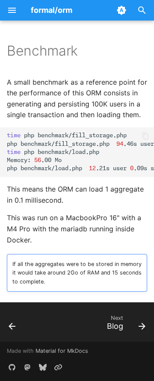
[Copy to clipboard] (145, 136)
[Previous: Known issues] (12, 325)
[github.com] (12, 367)
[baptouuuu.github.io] (58, 367)
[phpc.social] (27, 367)
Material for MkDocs (62, 351)
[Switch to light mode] (121, 10)
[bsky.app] (43, 367)
